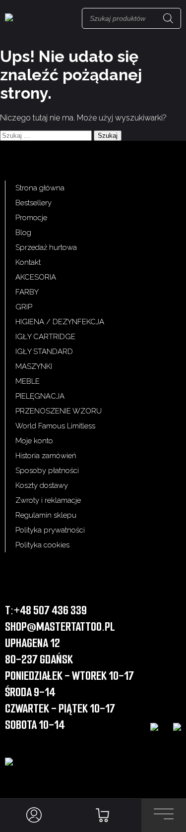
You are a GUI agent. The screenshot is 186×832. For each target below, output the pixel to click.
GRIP (23, 306)
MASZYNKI (33, 366)
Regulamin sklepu (45, 515)
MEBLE (27, 381)
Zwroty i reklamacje (48, 500)
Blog (23, 232)
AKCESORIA (35, 277)
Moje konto (34, 440)
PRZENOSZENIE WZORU (58, 411)
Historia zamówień (45, 455)
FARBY (27, 292)
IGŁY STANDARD (44, 351)
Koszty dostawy (41, 485)
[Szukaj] (168, 18)
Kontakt (28, 262)
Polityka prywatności (50, 530)
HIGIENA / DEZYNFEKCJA (59, 321)
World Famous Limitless (55, 425)
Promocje (31, 217)
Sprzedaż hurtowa (46, 247)
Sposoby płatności (47, 470)
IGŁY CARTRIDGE (45, 336)
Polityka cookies (42, 544)
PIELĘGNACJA (39, 396)
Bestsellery (33, 202)
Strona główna (39, 187)
